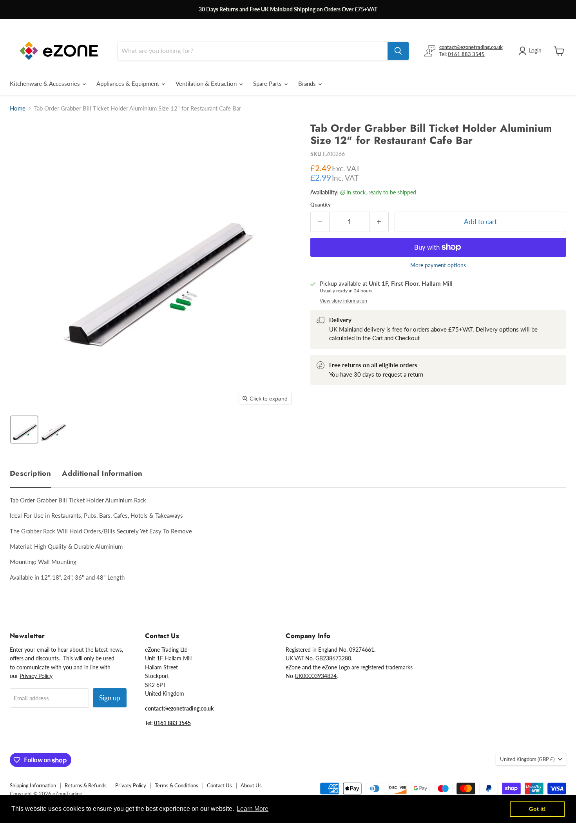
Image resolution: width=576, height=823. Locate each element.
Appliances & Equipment (128, 83)
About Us (251, 785)
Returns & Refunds (86, 785)
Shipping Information (33, 785)
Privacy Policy (36, 676)
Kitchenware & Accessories (46, 83)
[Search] (398, 51)
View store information (343, 301)
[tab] (30, 471)
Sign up (109, 698)
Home (17, 108)
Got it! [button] (537, 809)
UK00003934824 (316, 676)
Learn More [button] (252, 808)
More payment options (438, 265)
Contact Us (219, 785)
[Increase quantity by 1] (379, 222)
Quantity (320, 205)
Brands (307, 83)
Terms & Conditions (176, 785)
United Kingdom (527, 759)
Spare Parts (268, 83)
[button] (24, 429)
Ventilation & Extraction (207, 83)
